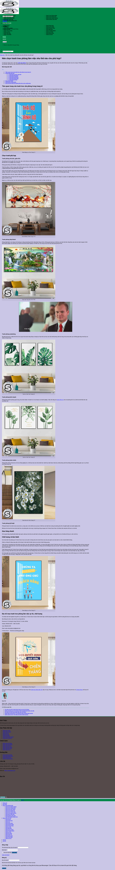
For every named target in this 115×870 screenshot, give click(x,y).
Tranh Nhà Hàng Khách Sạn (10, 20)
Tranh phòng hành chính (13, 78)
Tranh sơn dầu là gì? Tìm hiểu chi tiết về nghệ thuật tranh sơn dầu (19, 710)
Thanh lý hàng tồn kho (8, 758)
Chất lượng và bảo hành (11, 82)
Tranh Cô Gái (6, 29)
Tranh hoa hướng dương (8, 737)
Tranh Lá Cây (6, 32)
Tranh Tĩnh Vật (7, 33)
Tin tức (4, 37)
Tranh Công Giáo (50, 26)
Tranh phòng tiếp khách (13, 75)
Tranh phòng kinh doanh (13, 77)
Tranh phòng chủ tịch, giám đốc (15, 74)
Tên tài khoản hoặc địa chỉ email (10, 847)
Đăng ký (4, 868)
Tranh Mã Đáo (49, 29)
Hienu (22, 800)
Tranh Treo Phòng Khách (9, 15)
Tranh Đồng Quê (50, 33)
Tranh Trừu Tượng (7, 30)
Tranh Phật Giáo (50, 25)
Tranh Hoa (6, 26)
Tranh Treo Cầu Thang (8, 16)
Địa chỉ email (5, 860)
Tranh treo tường (6, 730)
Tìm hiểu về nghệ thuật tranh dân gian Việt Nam (15, 712)
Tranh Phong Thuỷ (50, 28)
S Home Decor (79, 689)
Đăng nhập (14, 852)
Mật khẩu (4, 850)
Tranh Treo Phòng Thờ (8, 18)
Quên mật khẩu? (5, 855)
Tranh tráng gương (7, 731)
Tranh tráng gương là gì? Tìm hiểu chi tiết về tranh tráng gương (19, 713)
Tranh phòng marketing (13, 76)
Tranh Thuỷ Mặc (7, 34)
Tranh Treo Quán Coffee (52, 18)
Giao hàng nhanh (9, 81)
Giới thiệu (5, 10)
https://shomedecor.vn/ (9, 770)
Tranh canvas (6, 733)
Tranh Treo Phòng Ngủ (51, 15)
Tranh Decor (6, 25)
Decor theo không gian (8, 13)
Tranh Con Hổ (49, 34)
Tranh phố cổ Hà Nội (7, 738)
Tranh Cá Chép (49, 32)
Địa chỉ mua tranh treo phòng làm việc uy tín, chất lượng (18, 83)
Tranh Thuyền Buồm (51, 30)
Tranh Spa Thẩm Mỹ (8, 19)
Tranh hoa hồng (6, 735)
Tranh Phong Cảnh (8, 28)
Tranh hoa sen (6, 734)
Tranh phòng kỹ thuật (13, 79)
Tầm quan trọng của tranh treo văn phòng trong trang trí (18, 72)
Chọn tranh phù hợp (10, 73)
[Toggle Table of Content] (3, 69)
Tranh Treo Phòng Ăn (51, 16)
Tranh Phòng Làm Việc (51, 19)
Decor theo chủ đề (7, 23)
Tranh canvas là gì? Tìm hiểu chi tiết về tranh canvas (16, 714)
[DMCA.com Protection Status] (4, 797)
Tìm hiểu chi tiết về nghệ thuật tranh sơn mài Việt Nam (17, 709)
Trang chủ (5, 8)
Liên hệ (4, 39)
